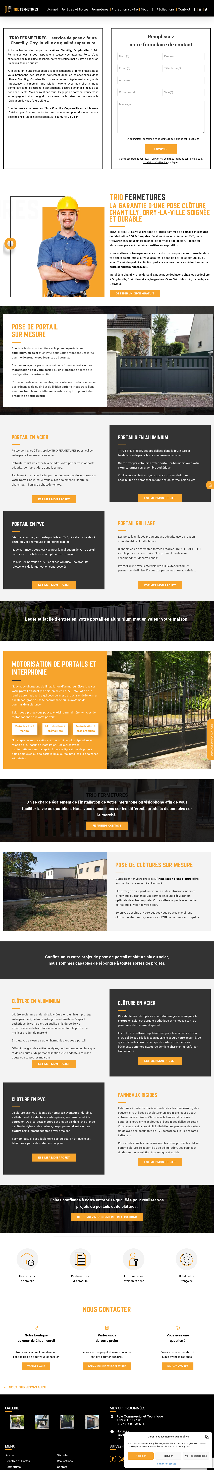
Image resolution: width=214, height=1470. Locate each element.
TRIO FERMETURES (107, 795)
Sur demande (20, 365)
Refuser (168, 1455)
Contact (62, 1466)
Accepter (141, 1455)
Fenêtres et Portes (18, 1461)
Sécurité (62, 1455)
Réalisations (65, 1461)
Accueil (10, 1455)
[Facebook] (113, 1459)
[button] (207, 1436)
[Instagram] (122, 1459)
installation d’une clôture (175, 878)
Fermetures (13, 1466)
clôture (12, 79)
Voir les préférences (196, 1455)
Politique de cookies (166, 1464)
